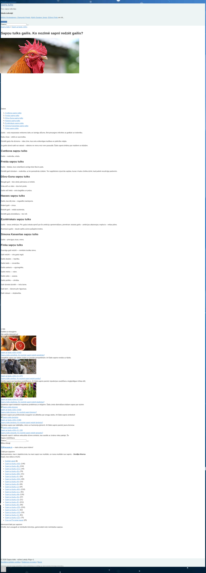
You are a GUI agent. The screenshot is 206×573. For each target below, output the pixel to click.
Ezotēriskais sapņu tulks (14, 123)
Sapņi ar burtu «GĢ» (13, 479)
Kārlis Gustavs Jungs (39, 17)
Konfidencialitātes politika (10, 562)
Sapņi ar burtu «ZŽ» (12, 518)
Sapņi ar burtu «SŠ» (13, 507)
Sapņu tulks (7, 4)
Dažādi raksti (10, 461)
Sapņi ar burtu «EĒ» (13, 474)
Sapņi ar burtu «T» (12, 510)
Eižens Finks (53, 17)
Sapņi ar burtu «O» (12, 500)
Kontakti (4, 22)
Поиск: (4, 24)
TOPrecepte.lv (6, 447)
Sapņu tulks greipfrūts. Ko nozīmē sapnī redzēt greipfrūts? (23, 355)
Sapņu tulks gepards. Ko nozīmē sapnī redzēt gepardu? (22, 433)
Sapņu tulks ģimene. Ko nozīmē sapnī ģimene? (19, 412)
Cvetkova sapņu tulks (13, 113)
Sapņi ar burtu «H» (12, 482)
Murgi (40, 562)
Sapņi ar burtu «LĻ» (12, 492)
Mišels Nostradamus (8, 17)
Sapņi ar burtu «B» (12, 466)
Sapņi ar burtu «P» (12, 502)
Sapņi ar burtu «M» (12, 494)
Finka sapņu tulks (12, 128)
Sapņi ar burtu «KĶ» (13, 489)
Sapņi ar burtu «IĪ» (12, 484)
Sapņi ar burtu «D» (12, 471)
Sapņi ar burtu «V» (12, 515)
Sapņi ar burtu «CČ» (13, 469)
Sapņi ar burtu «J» (12, 487)
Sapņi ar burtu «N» (12, 497)
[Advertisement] (65, 91)
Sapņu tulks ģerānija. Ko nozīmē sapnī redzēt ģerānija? (22, 422)
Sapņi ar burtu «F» (12, 476)
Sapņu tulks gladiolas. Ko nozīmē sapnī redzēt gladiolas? (22, 402)
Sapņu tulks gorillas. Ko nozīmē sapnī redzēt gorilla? (21, 378)
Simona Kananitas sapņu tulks (16, 126)
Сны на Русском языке (14, 520)
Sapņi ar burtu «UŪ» (13, 512)
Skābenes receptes (29, 562)
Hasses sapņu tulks (12, 121)
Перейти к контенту (8, 2)
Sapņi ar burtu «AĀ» (13, 464)
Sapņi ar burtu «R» (12, 505)
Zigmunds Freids (23, 17)
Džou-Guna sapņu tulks (14, 118)
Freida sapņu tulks (12, 115)
